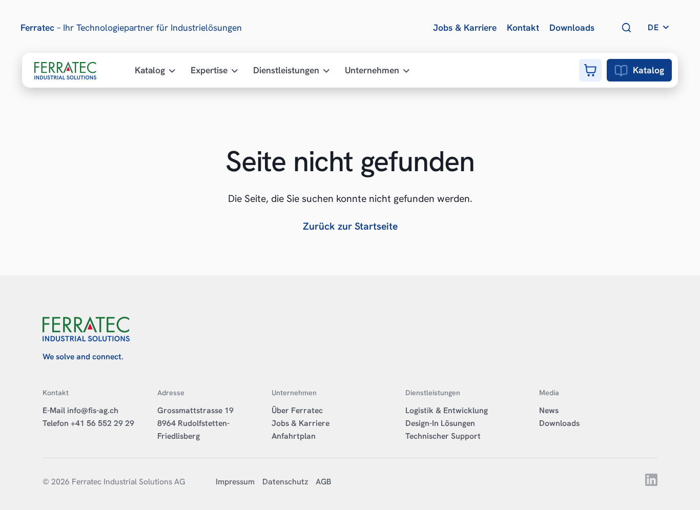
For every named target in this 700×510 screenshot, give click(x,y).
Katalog (648, 70)
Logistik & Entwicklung (446, 410)
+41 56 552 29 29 (102, 423)
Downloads (559, 423)
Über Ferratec (297, 410)
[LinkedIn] (651, 483)
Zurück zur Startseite (350, 226)
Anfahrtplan (294, 436)
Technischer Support (443, 436)
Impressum (235, 481)
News (549, 410)
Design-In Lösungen (440, 423)
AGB (323, 481)
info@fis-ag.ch (92, 410)
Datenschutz (285, 481)
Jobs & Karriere (301, 423)
